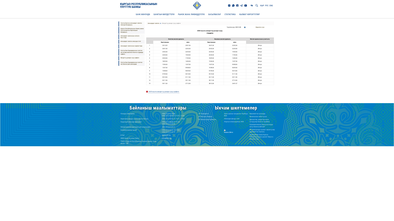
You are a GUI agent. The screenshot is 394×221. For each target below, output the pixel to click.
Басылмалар (214, 14)
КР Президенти (204, 114)
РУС (266, 6)
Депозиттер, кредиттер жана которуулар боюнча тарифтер (260, 120)
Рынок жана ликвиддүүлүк (191, 14)
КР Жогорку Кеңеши (205, 116)
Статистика (230, 14)
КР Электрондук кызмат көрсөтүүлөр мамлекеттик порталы (262, 131)
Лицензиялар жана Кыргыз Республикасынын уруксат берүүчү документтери (261, 137)
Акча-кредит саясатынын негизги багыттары (130, 36)
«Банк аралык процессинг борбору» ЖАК (236, 115)
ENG (271, 6)
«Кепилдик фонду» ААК (231, 119)
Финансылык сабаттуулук (258, 116)
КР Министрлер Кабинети (207, 119)
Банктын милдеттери (164, 14)
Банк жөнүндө (143, 14)
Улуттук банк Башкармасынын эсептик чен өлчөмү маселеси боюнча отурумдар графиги (132, 52)
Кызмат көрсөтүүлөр (249, 14)
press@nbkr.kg (166, 138)
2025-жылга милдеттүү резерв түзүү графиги (164, 91)
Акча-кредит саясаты (153, 23)
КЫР (262, 6)
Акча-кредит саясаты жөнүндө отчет (131, 41)
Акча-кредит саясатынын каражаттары (131, 46)
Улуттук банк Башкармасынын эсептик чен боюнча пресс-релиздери (131, 63)
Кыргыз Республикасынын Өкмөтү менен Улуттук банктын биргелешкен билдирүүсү (132, 30)
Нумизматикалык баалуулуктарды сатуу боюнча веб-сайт (261, 125)
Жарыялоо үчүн (260, 27)
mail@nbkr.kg (166, 135)
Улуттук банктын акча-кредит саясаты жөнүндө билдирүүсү (131, 24)
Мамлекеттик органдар (257, 114)
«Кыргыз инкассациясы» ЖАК (234, 122)
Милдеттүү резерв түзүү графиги (130, 58)
